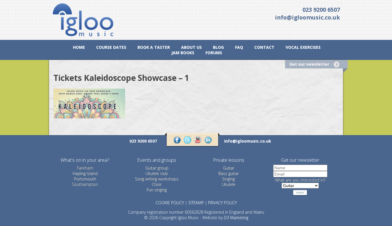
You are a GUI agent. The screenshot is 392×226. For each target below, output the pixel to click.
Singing (228, 179)
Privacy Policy (222, 202)
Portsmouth (85, 179)
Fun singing (157, 189)
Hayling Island (85, 173)
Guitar (228, 168)
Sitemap (196, 202)
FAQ (239, 47)
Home (79, 47)
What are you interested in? (300, 180)
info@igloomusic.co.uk (307, 17)
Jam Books (182, 52)
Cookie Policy (170, 202)
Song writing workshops (156, 179)
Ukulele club (156, 173)
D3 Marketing (236, 217)
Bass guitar (228, 173)
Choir (157, 184)
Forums (213, 52)
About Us (191, 47)
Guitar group (156, 168)
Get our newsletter (309, 64)
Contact (264, 47)
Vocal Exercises (303, 47)
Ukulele (228, 184)
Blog (218, 47)
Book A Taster (153, 47)
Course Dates (111, 47)
